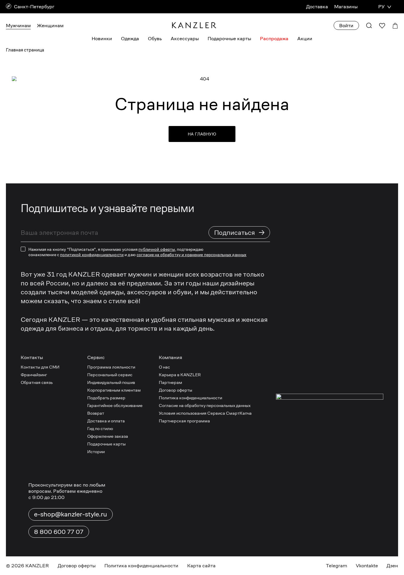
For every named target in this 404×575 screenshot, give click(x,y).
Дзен (392, 565)
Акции (304, 38)
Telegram (336, 565)
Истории (96, 451)
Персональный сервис (109, 374)
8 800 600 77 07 (58, 531)
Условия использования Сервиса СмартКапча (205, 413)
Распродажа (274, 38)
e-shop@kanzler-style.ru (70, 514)
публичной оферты (156, 249)
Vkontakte (367, 565)
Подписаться (239, 232)
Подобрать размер (106, 397)
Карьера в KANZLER (180, 374)
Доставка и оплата (106, 420)
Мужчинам (18, 25)
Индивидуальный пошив (111, 382)
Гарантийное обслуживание (115, 405)
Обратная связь (37, 382)
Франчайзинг (34, 374)
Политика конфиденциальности (190, 397)
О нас (164, 366)
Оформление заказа (107, 436)
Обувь (155, 38)
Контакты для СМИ (40, 366)
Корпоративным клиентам (114, 390)
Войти (346, 25)
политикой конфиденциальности (92, 254)
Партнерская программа (184, 420)
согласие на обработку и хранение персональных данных (191, 254)
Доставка (317, 6)
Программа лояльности (111, 366)
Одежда (130, 38)
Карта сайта (201, 565)
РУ (381, 6)
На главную (202, 134)
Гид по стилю (100, 428)
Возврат (95, 413)
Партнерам (170, 382)
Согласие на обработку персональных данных (205, 405)
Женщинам (50, 25)
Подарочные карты (229, 38)
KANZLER (37, 565)
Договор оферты (175, 390)
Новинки (102, 38)
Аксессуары (185, 38)
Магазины (346, 6)
